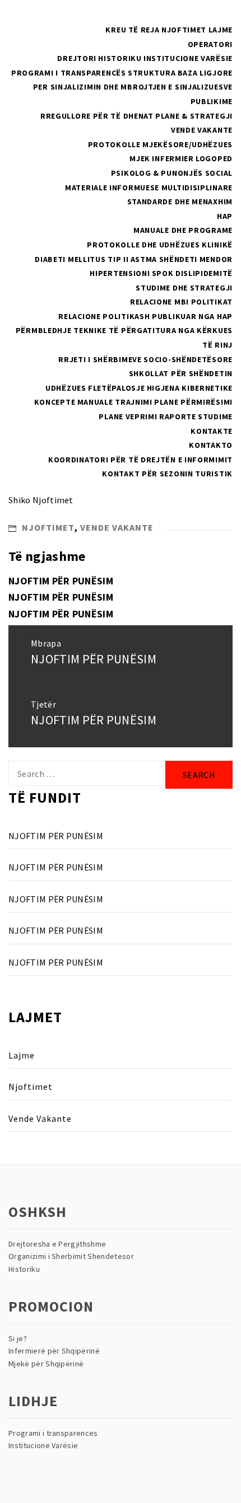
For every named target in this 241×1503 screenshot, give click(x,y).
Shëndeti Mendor (196, 259)
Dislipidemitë (204, 273)
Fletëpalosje (116, 388)
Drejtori (76, 58)
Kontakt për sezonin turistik (167, 474)
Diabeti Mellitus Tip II (81, 259)
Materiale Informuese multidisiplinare (149, 187)
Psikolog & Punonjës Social (172, 173)
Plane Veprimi (128, 416)
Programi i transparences (53, 1433)
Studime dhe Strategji (184, 288)
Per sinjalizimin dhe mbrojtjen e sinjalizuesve (133, 87)
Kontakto (211, 445)
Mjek (139, 158)
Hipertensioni (120, 273)
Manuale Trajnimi (114, 402)
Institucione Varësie (188, 58)
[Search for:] (86, 773)
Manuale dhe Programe (183, 230)
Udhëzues (65, 388)
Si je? (17, 1338)
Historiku (119, 58)
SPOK (163, 273)
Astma (144, 259)
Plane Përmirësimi (193, 402)
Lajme (220, 30)
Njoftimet (183, 30)
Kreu (115, 30)
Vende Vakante (202, 130)
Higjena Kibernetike (190, 388)
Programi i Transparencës (68, 73)
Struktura (151, 73)
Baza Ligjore (205, 73)
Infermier (172, 158)
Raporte (177, 416)
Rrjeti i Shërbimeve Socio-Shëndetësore (145, 359)
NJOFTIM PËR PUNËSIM (60, 580)
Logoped (214, 158)
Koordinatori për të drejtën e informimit (140, 460)
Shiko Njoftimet (40, 499)
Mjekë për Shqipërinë (46, 1364)
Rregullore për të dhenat (97, 116)
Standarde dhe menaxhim (180, 201)
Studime (215, 416)
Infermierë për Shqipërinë (54, 1351)
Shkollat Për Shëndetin (181, 373)
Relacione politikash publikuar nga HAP (145, 316)
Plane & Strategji (194, 116)
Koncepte (55, 402)
